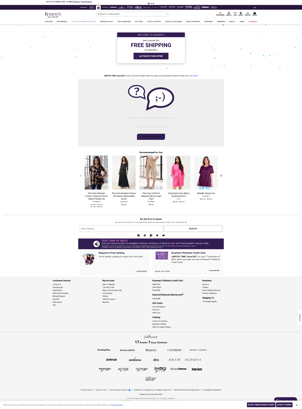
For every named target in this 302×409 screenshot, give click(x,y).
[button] (162, 2)
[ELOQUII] (193, 359)
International (57, 302)
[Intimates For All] (142, 370)
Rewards (106, 302)
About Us (205, 284)
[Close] (296, 405)
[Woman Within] (127, 350)
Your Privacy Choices (118, 390)
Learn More (193, 76)
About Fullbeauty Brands (211, 290)
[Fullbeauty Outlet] (151, 379)
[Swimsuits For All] (105, 370)
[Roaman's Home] (53, 15)
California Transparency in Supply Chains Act (152, 390)
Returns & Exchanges (60, 293)
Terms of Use (101, 390)
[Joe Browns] (135, 359)
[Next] (221, 175)
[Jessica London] (198, 350)
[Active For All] (123, 370)
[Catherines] (175, 350)
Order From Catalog (159, 321)
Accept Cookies (284, 405)
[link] (83, 21)
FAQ (54, 305)
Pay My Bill (156, 290)
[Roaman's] (151, 350)
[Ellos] (156, 359)
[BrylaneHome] (178, 370)
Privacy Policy (87, 390)
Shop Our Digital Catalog (161, 327)
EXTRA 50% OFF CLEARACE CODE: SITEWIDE (142, 2)
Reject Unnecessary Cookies (261, 405)
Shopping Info (58, 287)
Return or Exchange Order (112, 290)
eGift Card (156, 313)
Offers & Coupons (109, 299)
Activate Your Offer (151, 56)
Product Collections (209, 293)
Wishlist (105, 296)
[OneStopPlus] (103, 350)
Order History (107, 293)
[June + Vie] (174, 359)
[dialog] (254, 7)
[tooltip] (83, 7)
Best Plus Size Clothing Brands (187, 390)
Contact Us (57, 284)
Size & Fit (56, 299)
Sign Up (193, 228)
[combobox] (132, 14)
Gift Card (155, 310)
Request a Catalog (159, 324)
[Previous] (81, 175)
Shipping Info (57, 290)
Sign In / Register (109, 284)
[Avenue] (111, 359)
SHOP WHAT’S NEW (151, 137)
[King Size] (197, 370)
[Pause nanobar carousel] (149, 3)
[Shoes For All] (160, 370)
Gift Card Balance (159, 307)
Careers (205, 287)
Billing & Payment (59, 296)
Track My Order (108, 287)
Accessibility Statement (212, 390)
